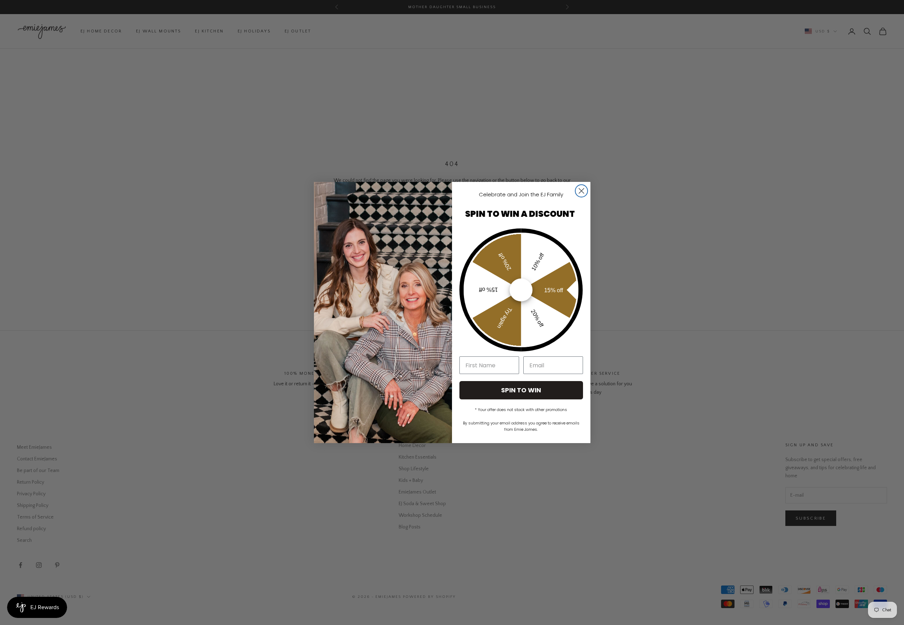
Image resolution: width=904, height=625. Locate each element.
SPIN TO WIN (521, 390)
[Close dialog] (581, 191)
